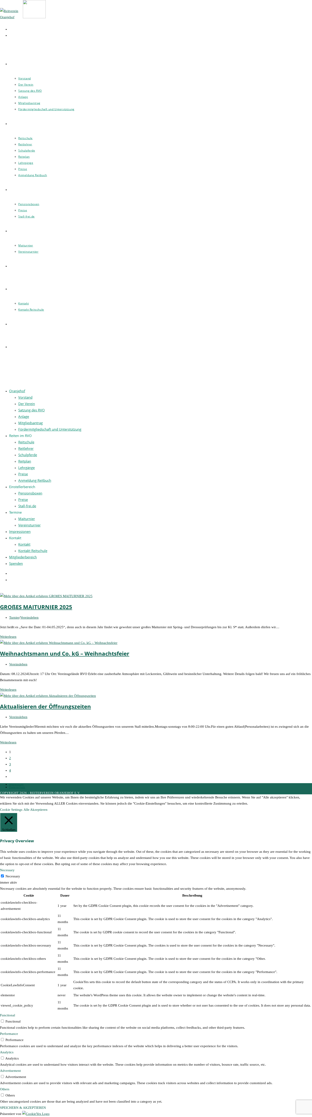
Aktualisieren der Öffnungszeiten (45, 706)
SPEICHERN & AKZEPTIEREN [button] (23, 1107)
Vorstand (25, 397)
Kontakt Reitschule (32, 550)
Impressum (16, 784)
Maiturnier (26, 518)
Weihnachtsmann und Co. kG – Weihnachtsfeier (64, 653)
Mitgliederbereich (23, 557)
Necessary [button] (7, 870)
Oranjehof (17, 391)
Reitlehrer (26, 448)
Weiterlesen (8, 636)
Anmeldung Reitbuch (34, 480)
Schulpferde (27, 455)
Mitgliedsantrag (30, 423)
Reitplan (24, 461)
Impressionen (20, 531)
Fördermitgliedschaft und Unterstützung (49, 429)
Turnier (14, 617)
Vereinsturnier (29, 525)
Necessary (12, 876)
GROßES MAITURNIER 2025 (36, 607)
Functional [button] (7, 1015)
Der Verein (26, 403)
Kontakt (24, 544)
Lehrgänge (26, 467)
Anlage (23, 416)
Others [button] (4, 1089)
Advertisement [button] (10, 1071)
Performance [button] (9, 1034)
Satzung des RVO (31, 410)
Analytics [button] (6, 1052)
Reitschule (26, 442)
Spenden (16, 563)
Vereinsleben (29, 617)
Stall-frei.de (27, 506)
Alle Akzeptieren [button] (36, 809)
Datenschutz (17, 787)
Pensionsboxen (30, 493)
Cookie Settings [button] (11, 809)
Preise (23, 474)
